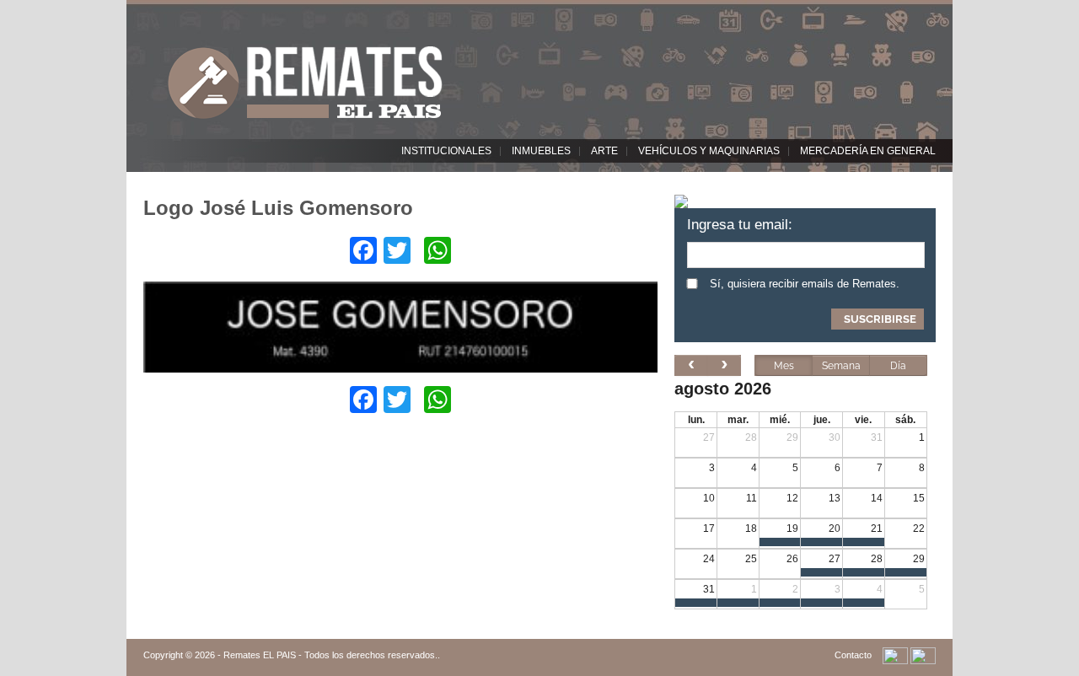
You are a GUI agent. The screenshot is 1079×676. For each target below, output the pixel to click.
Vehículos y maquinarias (709, 151)
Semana (841, 366)
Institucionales (446, 151)
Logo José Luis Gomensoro (278, 207)
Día (898, 366)
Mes (784, 366)
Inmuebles (541, 151)
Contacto (853, 655)
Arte (604, 151)
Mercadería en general (868, 151)
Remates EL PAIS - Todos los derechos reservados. (330, 655)
